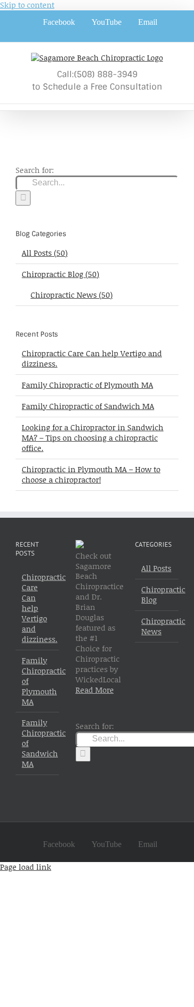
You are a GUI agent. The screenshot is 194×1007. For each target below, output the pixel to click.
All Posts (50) (45, 253)
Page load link (25, 866)
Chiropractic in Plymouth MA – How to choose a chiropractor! (91, 474)
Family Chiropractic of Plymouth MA (87, 384)
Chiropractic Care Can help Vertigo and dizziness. (92, 358)
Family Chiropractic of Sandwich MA (88, 406)
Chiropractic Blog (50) (60, 274)
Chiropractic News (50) (72, 295)
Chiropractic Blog (157, 595)
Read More (95, 689)
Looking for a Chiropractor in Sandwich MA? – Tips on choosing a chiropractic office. (92, 437)
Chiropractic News (157, 626)
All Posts (156, 568)
